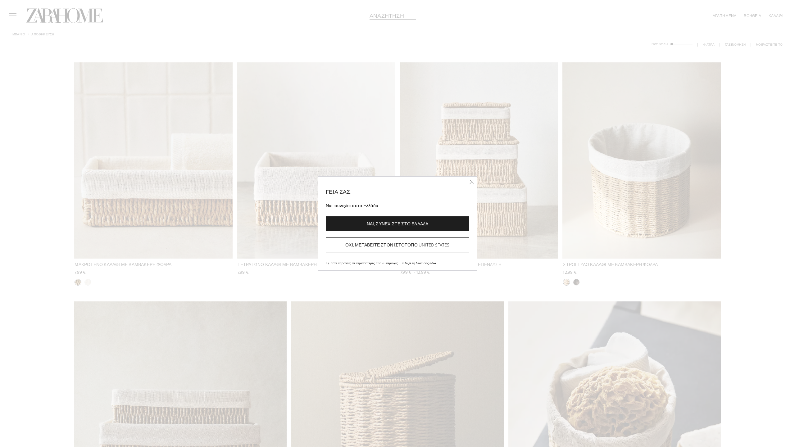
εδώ (432, 263)
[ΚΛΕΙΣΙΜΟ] (471, 182)
